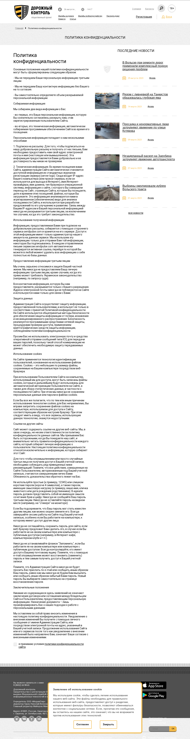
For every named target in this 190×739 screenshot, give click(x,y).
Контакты (149, 9)
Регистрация (144, 16)
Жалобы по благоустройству (90, 16)
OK (173, 728)
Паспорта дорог (113, 16)
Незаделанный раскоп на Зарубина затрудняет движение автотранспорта (148, 157)
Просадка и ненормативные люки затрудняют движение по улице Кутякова (145, 127)
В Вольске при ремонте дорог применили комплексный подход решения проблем (145, 66)
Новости (61, 19)
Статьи (73, 19)
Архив (152, 78)
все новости (135, 212)
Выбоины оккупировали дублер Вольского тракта (144, 187)
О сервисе (136, 9)
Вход (169, 16)
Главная (19, 28)
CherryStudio (170, 738)
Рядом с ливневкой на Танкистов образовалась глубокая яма (145, 96)
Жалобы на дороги (66, 16)
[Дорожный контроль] (33, 12)
